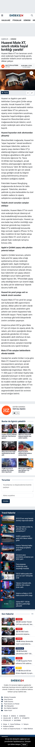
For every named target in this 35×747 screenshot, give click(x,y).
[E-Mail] (14, 413)
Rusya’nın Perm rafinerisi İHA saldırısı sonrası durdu (25, 453)
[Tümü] (32, 614)
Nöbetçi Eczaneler (10, 697)
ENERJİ (13, 716)
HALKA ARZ (5, 20)
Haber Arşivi (8, 710)
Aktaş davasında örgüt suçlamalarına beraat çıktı (8, 453)
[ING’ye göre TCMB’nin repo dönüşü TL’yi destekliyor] (25, 463)
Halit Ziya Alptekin (19, 409)
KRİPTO (18, 668)
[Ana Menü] (2, 15)
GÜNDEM (27, 20)
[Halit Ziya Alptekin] (6, 410)
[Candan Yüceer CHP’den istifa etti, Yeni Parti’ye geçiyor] (9, 429)
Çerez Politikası (15, 724)
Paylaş (6, 92)
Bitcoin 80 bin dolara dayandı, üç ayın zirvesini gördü (24, 672)
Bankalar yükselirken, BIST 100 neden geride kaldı (23, 652)
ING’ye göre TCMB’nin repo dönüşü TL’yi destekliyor (25, 470)
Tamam (24, 744)
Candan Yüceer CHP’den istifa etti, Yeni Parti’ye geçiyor (9, 436)
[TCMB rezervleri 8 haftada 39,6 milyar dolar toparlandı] (9, 463)
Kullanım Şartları (8, 726)
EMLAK (5, 716)
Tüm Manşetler (9, 706)
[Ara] (32, 15)
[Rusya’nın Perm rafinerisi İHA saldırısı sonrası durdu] (25, 446)
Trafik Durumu (8, 701)
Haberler (4, 39)
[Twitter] (17, 413)
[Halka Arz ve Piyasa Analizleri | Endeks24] (16, 15)
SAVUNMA (17, 720)
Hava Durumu (8, 699)
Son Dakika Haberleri (11, 708)
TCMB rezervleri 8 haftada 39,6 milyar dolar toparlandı (8, 470)
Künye (5, 724)
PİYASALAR (17, 20)
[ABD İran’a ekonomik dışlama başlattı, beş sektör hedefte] (25, 429)
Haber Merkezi (28, 729)
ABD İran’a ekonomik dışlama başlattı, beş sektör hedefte (24, 436)
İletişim (26, 724)
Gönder (5, 501)
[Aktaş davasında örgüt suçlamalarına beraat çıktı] (9, 446)
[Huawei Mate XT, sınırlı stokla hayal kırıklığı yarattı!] (17, 79)
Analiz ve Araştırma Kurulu (11, 729)
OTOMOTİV (25, 718)
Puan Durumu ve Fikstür (11, 704)
